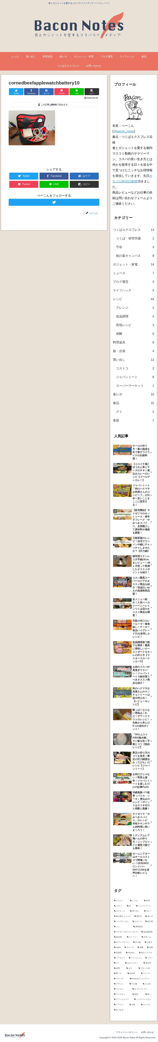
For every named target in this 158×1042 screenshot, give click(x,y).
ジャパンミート (135, 377)
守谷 (135, 247)
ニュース (133, 273)
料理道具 (133, 342)
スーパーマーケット (135, 385)
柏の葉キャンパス (135, 255)
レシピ (133, 299)
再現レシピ (135, 325)
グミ (135, 411)
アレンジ (135, 307)
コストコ (135, 368)
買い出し (133, 359)
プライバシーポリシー (127, 1032)
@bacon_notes (123, 131)
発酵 (135, 333)
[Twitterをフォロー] (54, 202)
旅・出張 (133, 351)
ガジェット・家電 (133, 264)
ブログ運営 (133, 281)
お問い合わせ (147, 1032)
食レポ (133, 394)
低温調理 (135, 316)
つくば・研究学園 (135, 238)
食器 (133, 420)
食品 (133, 403)
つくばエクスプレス (133, 229)
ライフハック (133, 290)
